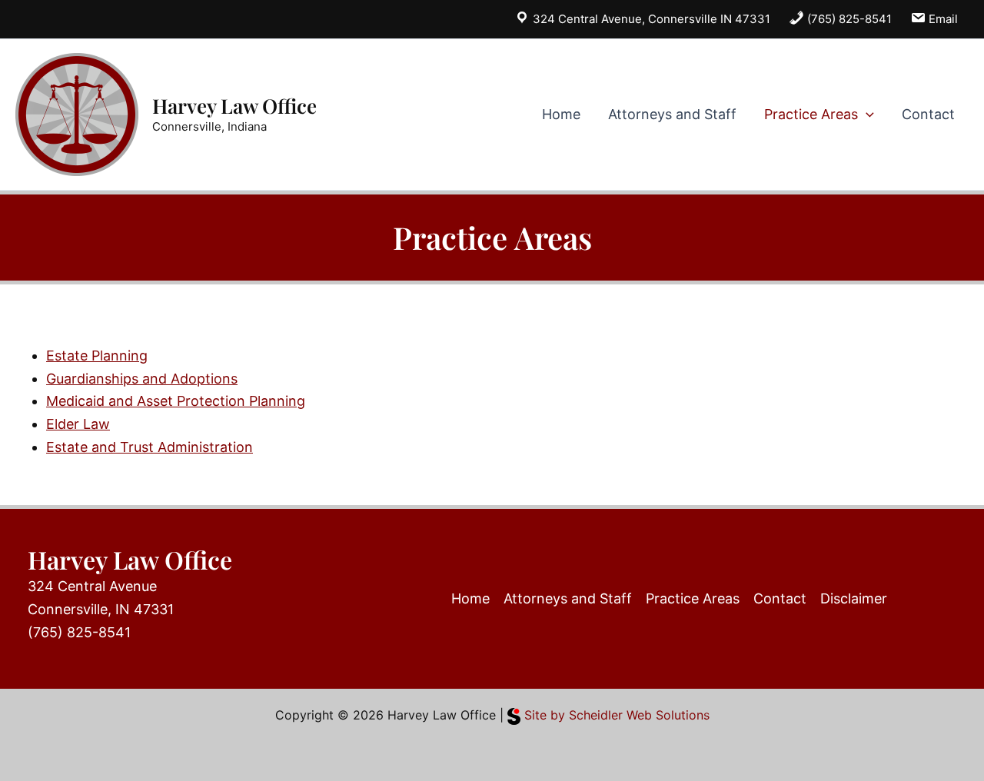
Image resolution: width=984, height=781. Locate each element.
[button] (866, 114)
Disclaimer (853, 598)
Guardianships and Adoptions (142, 379)
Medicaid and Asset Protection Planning (175, 401)
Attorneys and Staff (672, 114)
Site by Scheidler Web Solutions (615, 715)
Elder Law (78, 424)
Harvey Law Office (234, 105)
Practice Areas (811, 114)
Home (561, 114)
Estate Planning (97, 355)
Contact (928, 114)
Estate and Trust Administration (149, 447)
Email (942, 19)
